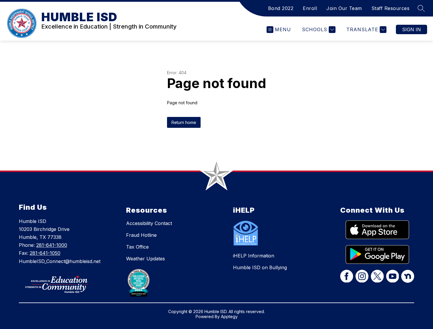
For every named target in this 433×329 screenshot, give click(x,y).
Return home (183, 122)
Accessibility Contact (149, 223)
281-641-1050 (45, 253)
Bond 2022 (281, 8)
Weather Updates (145, 259)
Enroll (310, 8)
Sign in (411, 29)
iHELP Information (253, 256)
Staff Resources (390, 8)
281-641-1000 (51, 245)
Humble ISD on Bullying (260, 267)
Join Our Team (344, 8)
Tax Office (137, 247)
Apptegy (229, 316)
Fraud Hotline (141, 235)
